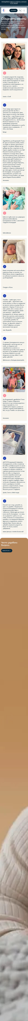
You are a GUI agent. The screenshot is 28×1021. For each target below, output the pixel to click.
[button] (24, 10)
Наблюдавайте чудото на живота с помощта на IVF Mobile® (13, 2)
